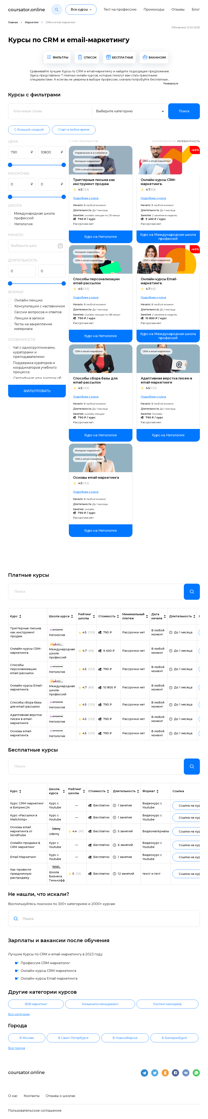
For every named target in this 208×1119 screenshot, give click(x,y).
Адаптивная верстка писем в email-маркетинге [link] (26, 719)
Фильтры (60, 57)
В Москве (27, 1038)
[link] (100, 236)
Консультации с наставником (39, 306)
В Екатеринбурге (174, 1038)
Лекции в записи (29, 318)
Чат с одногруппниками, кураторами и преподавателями (34, 352)
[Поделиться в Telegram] (144, 1073)
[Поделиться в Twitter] (154, 1073)
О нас (13, 1096)
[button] (56, 9)
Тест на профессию (120, 9)
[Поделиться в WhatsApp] (196, 1073)
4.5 (83, 189)
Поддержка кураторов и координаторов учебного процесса (35, 367)
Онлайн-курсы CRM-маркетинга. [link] (26, 651)
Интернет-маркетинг (87, 161)
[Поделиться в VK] (186, 1073)
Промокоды (154, 9)
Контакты (32, 1096)
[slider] (10, 165)
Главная (13, 22)
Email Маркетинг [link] (23, 857)
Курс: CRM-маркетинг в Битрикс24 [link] (27, 805)
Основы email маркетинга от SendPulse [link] (21, 831)
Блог (196, 9)
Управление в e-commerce (91, 152)
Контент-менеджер (167, 1004)
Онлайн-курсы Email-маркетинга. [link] (26, 687)
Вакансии (157, 57)
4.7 (151, 189)
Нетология (23, 224)
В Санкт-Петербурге (73, 1038)
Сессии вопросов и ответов (38, 312)
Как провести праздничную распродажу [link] (20, 874)
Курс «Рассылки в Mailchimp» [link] (23, 817)
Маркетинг (32, 22)
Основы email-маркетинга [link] (21, 733)
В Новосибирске (125, 1038)
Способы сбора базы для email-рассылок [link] (25, 704)
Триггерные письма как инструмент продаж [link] (25, 632)
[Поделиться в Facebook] (175, 1073)
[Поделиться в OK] (165, 1073)
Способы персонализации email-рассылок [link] (23, 669)
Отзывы (178, 9)
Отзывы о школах (60, 1096)
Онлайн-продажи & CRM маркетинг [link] (25, 845)
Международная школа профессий (34, 216)
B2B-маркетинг (36, 1004)
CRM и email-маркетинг (89, 169)
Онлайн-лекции (28, 300)
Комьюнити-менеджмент (100, 1004)
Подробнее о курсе (86, 198)
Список (90, 57)
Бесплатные (122, 57)
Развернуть (171, 83)
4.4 (75, 831)
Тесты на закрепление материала (33, 326)
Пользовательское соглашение (35, 1110)
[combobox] (109, 919)
